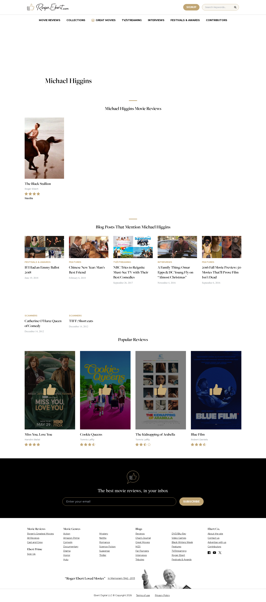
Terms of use (143, 595)
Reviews (140, 533)
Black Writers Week (182, 542)
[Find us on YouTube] (214, 552)
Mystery (103, 533)
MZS (138, 546)
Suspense (104, 551)
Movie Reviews (49, 20)
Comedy (68, 542)
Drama (67, 551)
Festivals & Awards (185, 20)
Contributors (216, 20)
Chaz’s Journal (143, 538)
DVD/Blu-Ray (179, 533)
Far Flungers (142, 551)
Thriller (102, 555)
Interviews (156, 20)
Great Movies (106, 20)
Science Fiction (107, 546)
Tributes (139, 559)
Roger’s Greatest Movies (40, 533)
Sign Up (31, 554)
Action (66, 533)
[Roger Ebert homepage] (48, 7)
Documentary (70, 546)
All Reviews (33, 538)
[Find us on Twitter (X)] (220, 552)
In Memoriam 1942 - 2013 (121, 578)
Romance (104, 542)
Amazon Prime (71, 538)
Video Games (179, 538)
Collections (75, 20)
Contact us (213, 538)
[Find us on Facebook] (209, 552)
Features (176, 546)
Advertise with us (217, 542)
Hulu (65, 559)
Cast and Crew (35, 542)
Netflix (102, 538)
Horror (66, 555)
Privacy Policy (162, 595)
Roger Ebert (178, 555)
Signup (191, 7)
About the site (215, 533)
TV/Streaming (132, 20)
